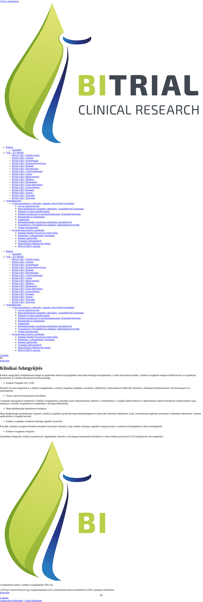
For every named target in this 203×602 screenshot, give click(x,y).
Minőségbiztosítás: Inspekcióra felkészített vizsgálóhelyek (45, 222)
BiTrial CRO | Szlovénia (23, 198)
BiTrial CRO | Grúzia (22, 174)
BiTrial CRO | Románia (23, 190)
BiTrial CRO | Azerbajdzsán (25, 160)
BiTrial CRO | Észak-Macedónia (27, 184)
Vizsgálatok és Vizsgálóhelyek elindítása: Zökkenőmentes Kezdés (49, 225)
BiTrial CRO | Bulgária (23, 166)
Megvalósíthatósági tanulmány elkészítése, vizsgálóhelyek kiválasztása (51, 209)
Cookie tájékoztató (33, 600)
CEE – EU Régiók (15, 152)
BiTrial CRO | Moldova (23, 179)
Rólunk (9, 147)
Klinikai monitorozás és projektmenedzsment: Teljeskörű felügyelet (49, 214)
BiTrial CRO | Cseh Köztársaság (27, 171)
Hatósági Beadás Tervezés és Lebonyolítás (38, 233)
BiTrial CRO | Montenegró (24, 182)
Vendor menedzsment (28, 227)
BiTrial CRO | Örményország (26, 155)
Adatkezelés (23, 219)
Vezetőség (16, 150)
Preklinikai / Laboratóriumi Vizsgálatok (36, 235)
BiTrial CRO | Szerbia (22, 192)
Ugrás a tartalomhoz (9, 1)
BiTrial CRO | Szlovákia (23, 195)
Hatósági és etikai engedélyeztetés (34, 211)
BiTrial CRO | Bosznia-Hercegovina (29, 163)
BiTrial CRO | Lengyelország (26, 187)
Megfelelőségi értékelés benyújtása (34, 243)
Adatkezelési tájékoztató (11, 600)
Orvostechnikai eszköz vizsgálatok (28, 230)
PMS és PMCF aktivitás (29, 246)
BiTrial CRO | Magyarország (25, 176)
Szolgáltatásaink (13, 200)
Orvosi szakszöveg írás (28, 206)
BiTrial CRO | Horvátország (25, 168)
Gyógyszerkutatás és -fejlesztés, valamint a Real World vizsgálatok (43, 203)
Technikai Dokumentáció (29, 241)
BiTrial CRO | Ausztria (22, 158)
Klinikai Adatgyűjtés (27, 238)
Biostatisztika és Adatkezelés (31, 217)
